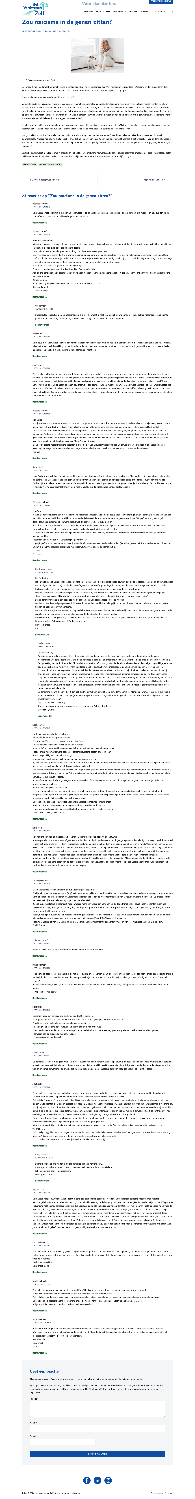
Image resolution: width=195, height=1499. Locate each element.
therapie (133, 12)
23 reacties (64, 31)
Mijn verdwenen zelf (153, 180)
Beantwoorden (39, 222)
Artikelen (144, 12)
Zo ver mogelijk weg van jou (45, 180)
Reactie (34, 1399)
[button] (172, 12)
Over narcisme (91, 12)
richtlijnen (85, 1385)
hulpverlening (29, 164)
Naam (33, 1423)
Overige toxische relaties (50, 164)
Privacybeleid (157, 1493)
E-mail (34, 1436)
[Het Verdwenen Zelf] (35, 8)
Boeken (106, 12)
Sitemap (169, 1493)
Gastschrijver (35, 31)
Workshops (118, 12)
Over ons (158, 12)
